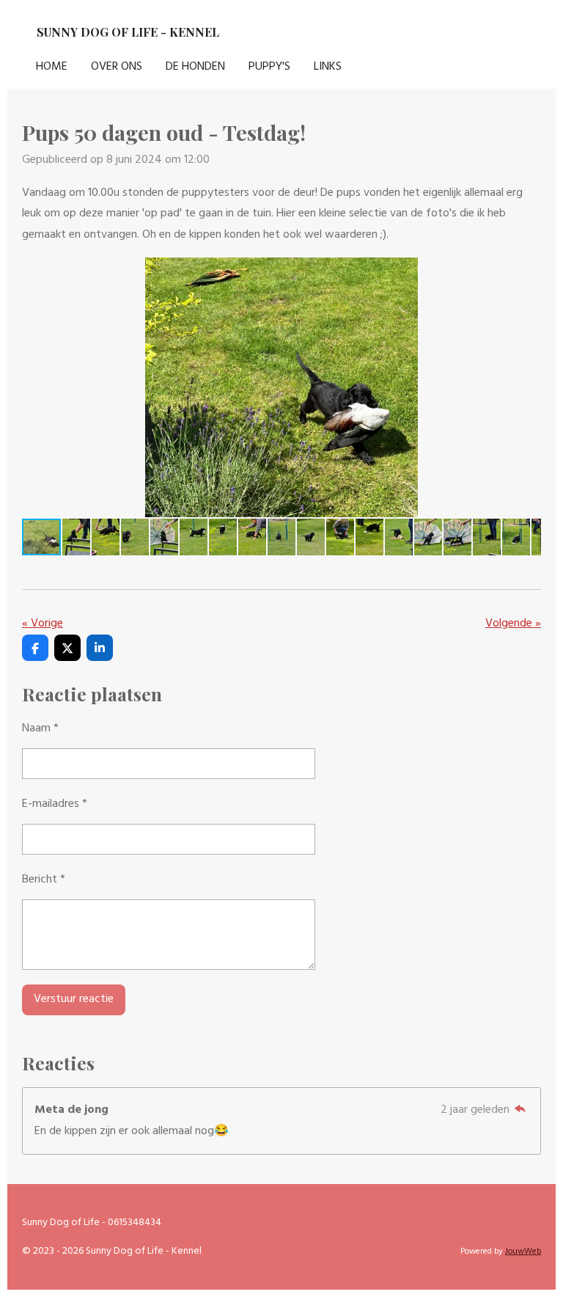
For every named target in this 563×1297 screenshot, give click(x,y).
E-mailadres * (54, 804)
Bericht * (43, 879)
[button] (528, 270)
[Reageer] (520, 1109)
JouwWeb (523, 1251)
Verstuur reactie (74, 999)
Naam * (40, 728)
